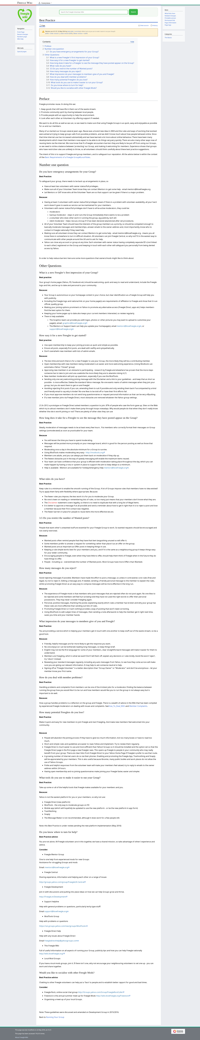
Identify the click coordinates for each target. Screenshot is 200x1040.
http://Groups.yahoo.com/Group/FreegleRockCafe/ (100, 992)
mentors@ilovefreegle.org (128, 326)
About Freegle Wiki (21, 1037)
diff (47, 33)
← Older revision (53, 33)
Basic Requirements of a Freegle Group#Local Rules (67, 157)
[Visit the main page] (25, 15)
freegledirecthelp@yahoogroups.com (60, 940)
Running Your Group (55, 1017)
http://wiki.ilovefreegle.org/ (51, 953)
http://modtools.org (94, 452)
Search (133, 12)
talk (72, 31)
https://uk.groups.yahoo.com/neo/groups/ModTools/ (62, 926)
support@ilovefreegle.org (61, 329)
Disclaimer (52, 502)
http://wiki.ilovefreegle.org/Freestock (112, 996)
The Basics (168, 38)
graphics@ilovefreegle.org (74, 323)
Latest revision (64, 33)
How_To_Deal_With (116, 706)
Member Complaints (138, 706)
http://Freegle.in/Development (52, 896)
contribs (77, 31)
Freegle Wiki (24, 2)
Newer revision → (78, 33)
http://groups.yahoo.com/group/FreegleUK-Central (61, 882)
